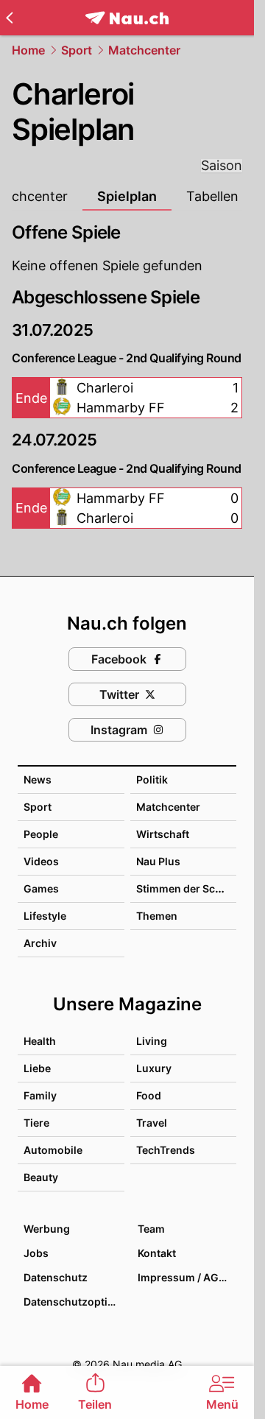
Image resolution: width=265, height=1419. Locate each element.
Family (40, 1095)
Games (41, 888)
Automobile (53, 1150)
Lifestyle (45, 915)
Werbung (47, 1228)
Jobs (36, 1253)
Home (28, 50)
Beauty (41, 1177)
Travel (151, 1122)
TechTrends (165, 1150)
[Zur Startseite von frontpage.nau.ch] (127, 18)
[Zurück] (9, 17)
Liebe (37, 1068)
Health (40, 1041)
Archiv (40, 943)
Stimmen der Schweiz (190, 888)
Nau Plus (158, 861)
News (38, 779)
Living (151, 1041)
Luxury (154, 1068)
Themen (156, 915)
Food (148, 1095)
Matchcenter (144, 50)
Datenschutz (56, 1277)
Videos (41, 861)
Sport (76, 50)
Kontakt (157, 1253)
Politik (152, 779)
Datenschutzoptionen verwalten (73, 1301)
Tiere (36, 1122)
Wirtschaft (162, 834)
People (41, 834)
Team (151, 1228)
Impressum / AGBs (184, 1277)
